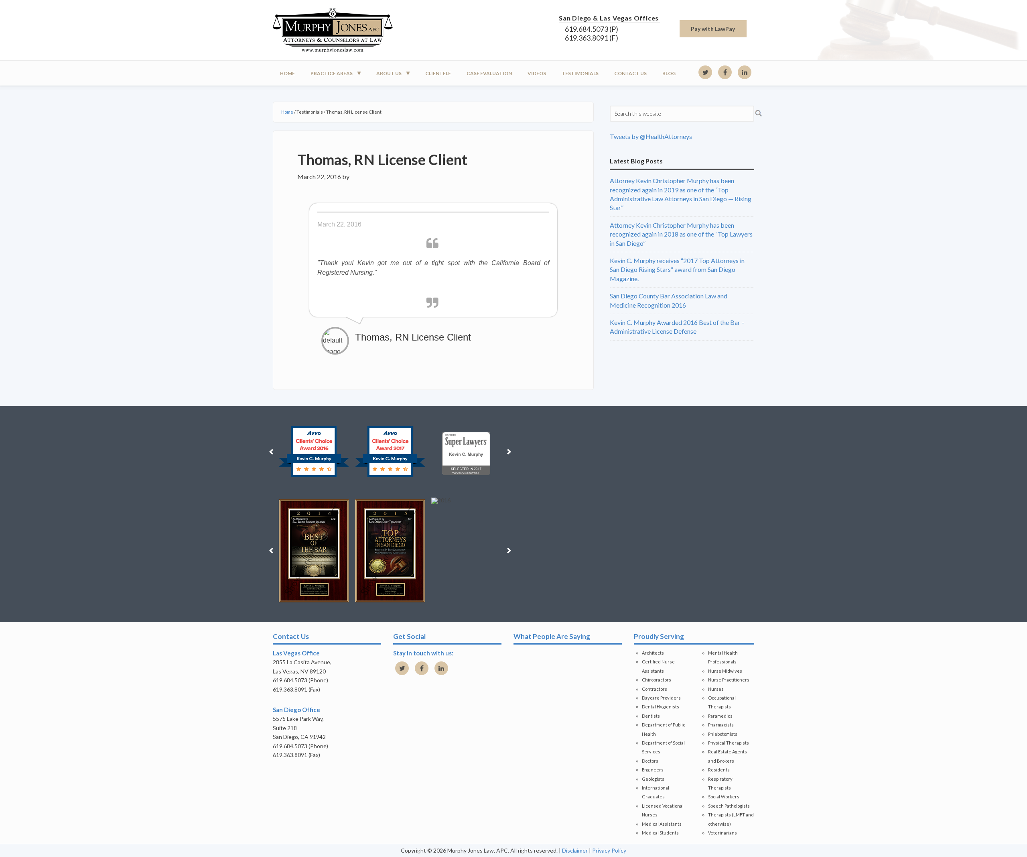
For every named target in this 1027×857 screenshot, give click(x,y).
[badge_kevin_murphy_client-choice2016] (314, 451)
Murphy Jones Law (345, 30)
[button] (271, 451)
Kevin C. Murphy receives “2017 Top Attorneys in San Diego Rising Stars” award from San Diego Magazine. (677, 269)
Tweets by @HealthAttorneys (651, 136)
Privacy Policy (609, 850)
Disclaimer (575, 850)
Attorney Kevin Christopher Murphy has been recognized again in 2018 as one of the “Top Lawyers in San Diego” (681, 234)
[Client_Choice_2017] (390, 451)
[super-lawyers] (466, 451)
